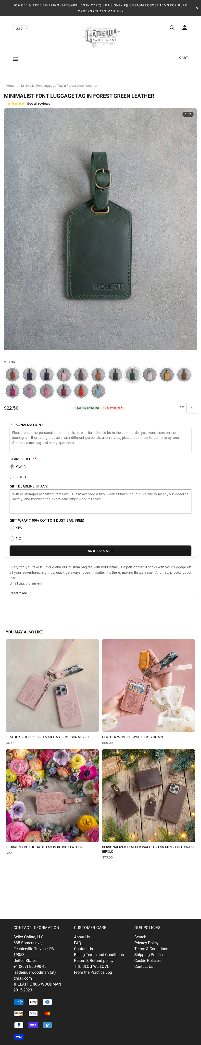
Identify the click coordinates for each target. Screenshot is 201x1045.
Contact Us (83, 948)
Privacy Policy (146, 943)
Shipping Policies (149, 954)
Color (10, 362)
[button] (12, 374)
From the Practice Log (93, 972)
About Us (82, 937)
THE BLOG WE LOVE (91, 966)
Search (140, 937)
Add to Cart (100, 551)
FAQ (77, 943)
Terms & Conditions (151, 948)
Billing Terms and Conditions (99, 954)
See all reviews (28, 103)
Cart (183, 58)
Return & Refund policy (93, 960)
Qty (182, 407)
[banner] (100, 37)
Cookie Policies (147, 960)
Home (10, 85)
